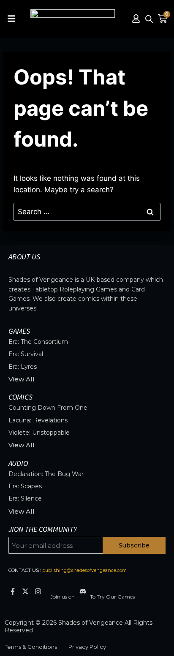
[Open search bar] (149, 19)
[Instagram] (38, 592)
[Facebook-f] (12, 592)
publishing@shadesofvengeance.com (84, 570)
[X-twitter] (25, 592)
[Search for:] (87, 211)
